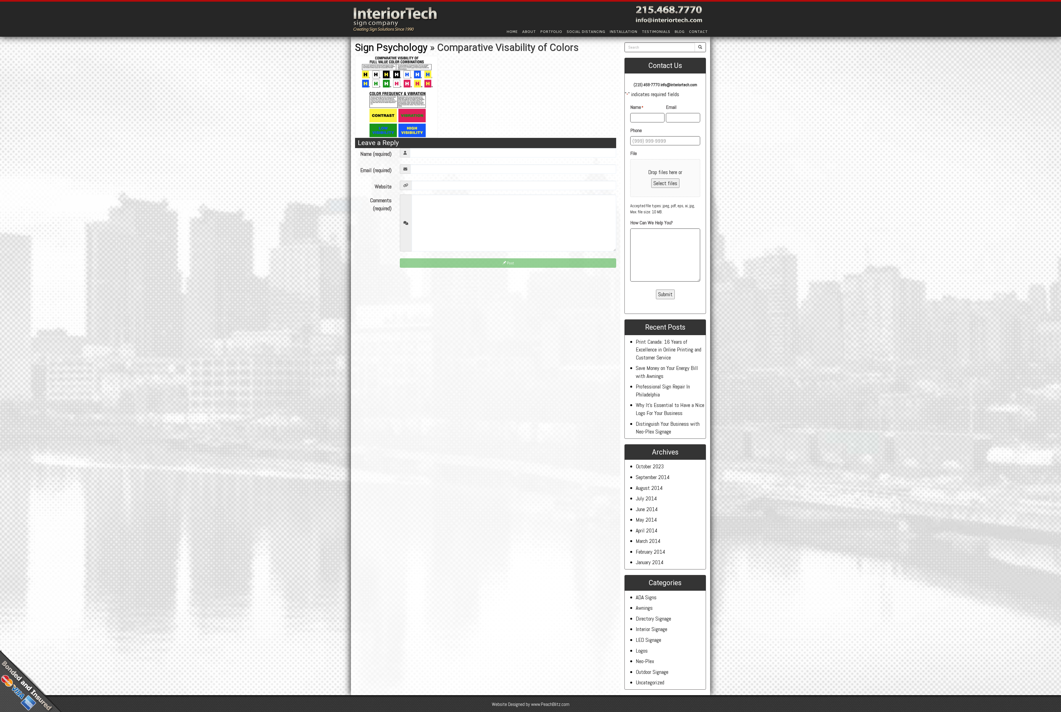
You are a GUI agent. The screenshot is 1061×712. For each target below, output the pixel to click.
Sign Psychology (391, 47)
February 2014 (650, 551)
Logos (642, 650)
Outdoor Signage (652, 672)
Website (383, 186)
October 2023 (650, 466)
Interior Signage (651, 629)
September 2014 (652, 477)
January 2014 (649, 562)
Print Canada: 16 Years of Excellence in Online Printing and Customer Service (668, 349)
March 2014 (648, 541)
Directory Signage (653, 618)
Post (510, 263)
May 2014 (646, 519)
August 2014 (649, 488)
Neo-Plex (645, 661)
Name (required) (376, 153)
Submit (665, 294)
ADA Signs (646, 597)
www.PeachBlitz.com (550, 704)
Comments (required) (381, 204)
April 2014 (646, 530)
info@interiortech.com (679, 84)
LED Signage (648, 639)
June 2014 (647, 509)
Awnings (644, 607)
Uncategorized (650, 682)
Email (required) (376, 170)
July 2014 (646, 498)
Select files (665, 183)
